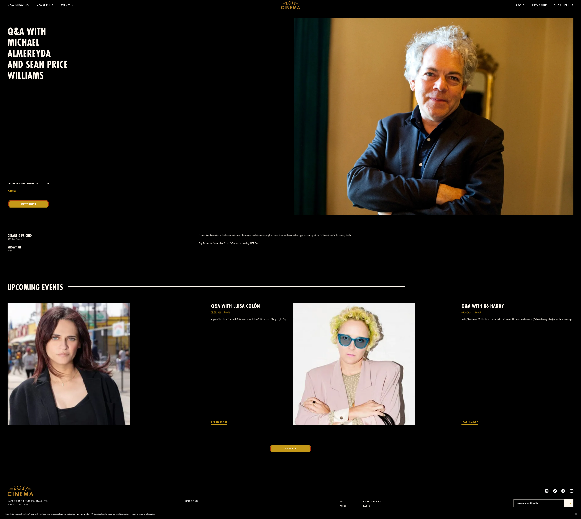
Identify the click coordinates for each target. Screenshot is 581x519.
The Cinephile (563, 5)
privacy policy (83, 514)
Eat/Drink (539, 5)
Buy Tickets (28, 203)
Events (66, 5)
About (520, 5)
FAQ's (366, 506)
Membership (44, 5)
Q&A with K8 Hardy (482, 306)
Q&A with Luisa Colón (235, 306)
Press (343, 506)
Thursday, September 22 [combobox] (23, 183)
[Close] (576, 514)
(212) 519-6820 (192, 501)
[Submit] (568, 503)
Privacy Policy (372, 501)
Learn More (219, 422)
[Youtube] (571, 491)
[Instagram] (546, 491)
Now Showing (18, 5)
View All (290, 448)
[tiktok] (555, 491)
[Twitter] (563, 491)
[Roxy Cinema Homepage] (290, 5)
